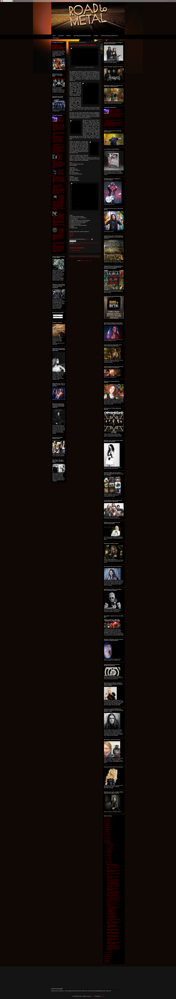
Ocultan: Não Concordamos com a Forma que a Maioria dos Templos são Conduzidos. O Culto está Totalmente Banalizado (58, 199)
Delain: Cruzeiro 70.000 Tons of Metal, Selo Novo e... (113, 886)
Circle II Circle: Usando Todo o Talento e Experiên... (113, 907)
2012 (76, 242)
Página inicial (85, 256)
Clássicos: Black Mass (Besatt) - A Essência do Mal (113, 943)
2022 (106, 825)
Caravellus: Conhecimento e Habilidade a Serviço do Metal (58, 133)
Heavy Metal (87, 242)
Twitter (71, 236)
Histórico (69, 35)
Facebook (71, 235)
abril (108, 859)
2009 (106, 960)
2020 (106, 829)
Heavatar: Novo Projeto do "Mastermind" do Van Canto (112, 895)
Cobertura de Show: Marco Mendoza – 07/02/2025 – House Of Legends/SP (58, 120)
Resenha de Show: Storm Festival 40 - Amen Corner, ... (113, 865)
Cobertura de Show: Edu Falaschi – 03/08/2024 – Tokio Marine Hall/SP (58, 172)
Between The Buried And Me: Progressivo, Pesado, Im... (112, 933)
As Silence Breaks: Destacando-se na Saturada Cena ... (113, 898)
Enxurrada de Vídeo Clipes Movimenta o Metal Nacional (113, 946)
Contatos (96, 35)
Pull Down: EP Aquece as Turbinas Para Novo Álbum (112, 936)
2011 (106, 956)
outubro (108, 847)
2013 (106, 842)
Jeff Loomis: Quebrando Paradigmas (111, 910)
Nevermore (77, 244)
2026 (106, 818)
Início (54, 35)
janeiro (108, 952)
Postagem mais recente (75, 256)
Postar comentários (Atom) (86, 260)
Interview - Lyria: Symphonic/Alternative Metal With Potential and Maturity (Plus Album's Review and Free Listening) (58, 215)
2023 (106, 823)
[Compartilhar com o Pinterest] (75, 241)
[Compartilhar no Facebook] (74, 241)
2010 (106, 958)
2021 (106, 827)
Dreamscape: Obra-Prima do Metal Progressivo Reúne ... (112, 930)
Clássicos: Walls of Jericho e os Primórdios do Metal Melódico (58, 243)
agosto (108, 851)
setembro (109, 849)
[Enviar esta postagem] (92, 239)
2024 (106, 821)
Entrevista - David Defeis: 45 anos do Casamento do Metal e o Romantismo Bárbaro (58, 46)
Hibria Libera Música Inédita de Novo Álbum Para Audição (57, 186)
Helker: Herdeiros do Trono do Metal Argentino (113, 871)
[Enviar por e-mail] (70, 241)
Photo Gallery (56, 38)
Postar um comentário (75, 250)
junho (108, 855)
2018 (106, 833)
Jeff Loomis (93, 242)
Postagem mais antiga (94, 256)
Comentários (57, 317)
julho (108, 853)
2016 (106, 836)
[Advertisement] (61, 977)
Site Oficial (72, 232)
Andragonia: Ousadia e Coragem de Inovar (111, 913)
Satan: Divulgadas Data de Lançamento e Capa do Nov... (113, 883)
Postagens (56, 315)
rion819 (92, 996)
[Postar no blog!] (71, 241)
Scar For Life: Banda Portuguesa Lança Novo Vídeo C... (112, 939)
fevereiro (109, 862)
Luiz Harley (74, 162)
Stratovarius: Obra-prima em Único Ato (58, 145)
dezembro (109, 844)
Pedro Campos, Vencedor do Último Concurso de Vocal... (112, 880)
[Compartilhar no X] (72, 241)
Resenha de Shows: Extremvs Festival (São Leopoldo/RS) (112, 892)
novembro (109, 845)
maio (108, 857)
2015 (106, 838)
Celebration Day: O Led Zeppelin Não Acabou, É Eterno (112, 926)
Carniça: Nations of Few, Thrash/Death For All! (111, 916)
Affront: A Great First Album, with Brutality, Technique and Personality (61, 230)
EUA (84, 242)
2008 (106, 962)
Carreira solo (79, 242)
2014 (106, 840)
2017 (106, 834)
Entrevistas (61, 35)
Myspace (71, 234)
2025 (106, 819)
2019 (106, 831)
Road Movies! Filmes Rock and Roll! (82, 35)
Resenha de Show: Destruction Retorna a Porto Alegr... (113, 923)
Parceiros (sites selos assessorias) (109, 35)
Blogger (101, 996)
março (108, 861)
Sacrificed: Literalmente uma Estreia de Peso (112, 889)
